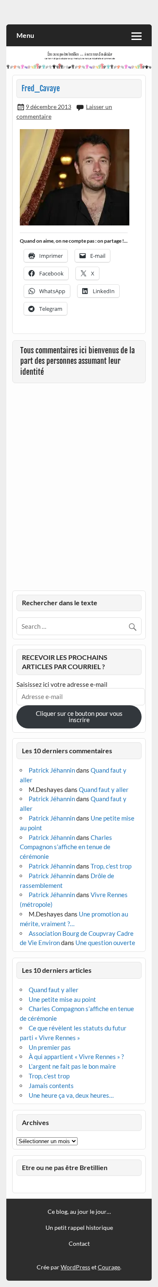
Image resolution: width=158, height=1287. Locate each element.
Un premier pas (50, 1047)
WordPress (75, 1267)
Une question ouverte (105, 942)
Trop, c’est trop (111, 866)
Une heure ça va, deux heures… (71, 1095)
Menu (25, 35)
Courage (109, 1267)
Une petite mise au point (62, 999)
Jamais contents (51, 1085)
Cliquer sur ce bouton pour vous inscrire (79, 716)
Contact (79, 1244)
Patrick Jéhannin (52, 770)
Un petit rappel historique (79, 1228)
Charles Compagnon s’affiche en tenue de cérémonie (66, 847)
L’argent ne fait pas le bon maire (72, 1066)
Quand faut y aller (104, 789)
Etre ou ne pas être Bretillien (64, 1167)
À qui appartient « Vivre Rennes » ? (76, 1056)
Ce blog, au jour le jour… (79, 1212)
